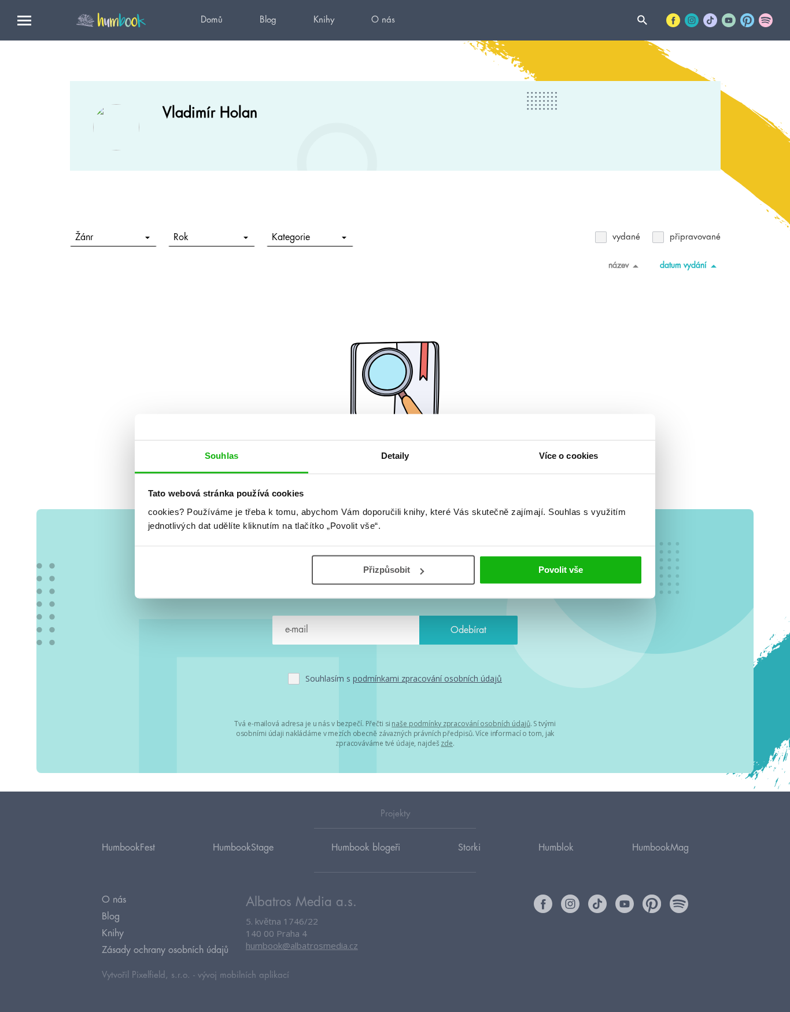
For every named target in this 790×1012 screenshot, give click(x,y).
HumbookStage (243, 847)
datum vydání (683, 265)
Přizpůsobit (386, 570)
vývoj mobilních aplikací (243, 975)
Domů (212, 20)
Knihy (323, 20)
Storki (469, 847)
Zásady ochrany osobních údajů (165, 950)
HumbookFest (128, 847)
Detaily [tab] (395, 456)
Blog (268, 20)
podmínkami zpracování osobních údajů (427, 678)
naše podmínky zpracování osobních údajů (461, 723)
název (618, 265)
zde (447, 743)
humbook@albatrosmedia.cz (302, 945)
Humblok (556, 847)
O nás (383, 20)
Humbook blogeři (365, 847)
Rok (181, 237)
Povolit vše (560, 570)
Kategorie (291, 237)
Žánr (84, 237)
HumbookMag (660, 847)
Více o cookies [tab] (568, 456)
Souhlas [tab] (221, 456)
